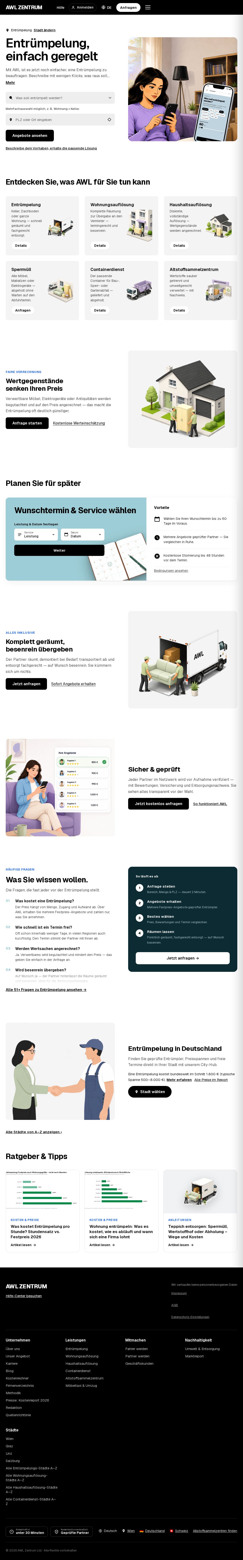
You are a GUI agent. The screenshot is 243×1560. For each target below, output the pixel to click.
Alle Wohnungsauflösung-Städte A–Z (26, 1477)
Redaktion (14, 1407)
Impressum (179, 1293)
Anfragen (128, 7)
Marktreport (194, 1356)
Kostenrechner (17, 1378)
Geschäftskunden (139, 1363)
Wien (10, 1438)
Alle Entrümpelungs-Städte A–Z (31, 1468)
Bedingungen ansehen (171, 570)
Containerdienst (78, 1371)
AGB (174, 1305)
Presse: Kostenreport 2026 (27, 1400)
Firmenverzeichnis (20, 1385)
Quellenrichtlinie (18, 1415)
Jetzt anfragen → (183, 958)
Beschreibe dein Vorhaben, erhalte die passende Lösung (51, 148)
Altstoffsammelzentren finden (215, 1531)
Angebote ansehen (29, 135)
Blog (10, 1371)
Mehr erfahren (179, 1079)
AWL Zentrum (24, 7)
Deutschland (155, 1531)
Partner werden (137, 1356)
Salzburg (13, 1460)
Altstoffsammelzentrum (84, 1378)
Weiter (59, 550)
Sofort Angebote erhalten (73, 683)
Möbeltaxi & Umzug (81, 1385)
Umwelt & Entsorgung (202, 1348)
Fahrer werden (136, 1348)
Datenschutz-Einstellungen (190, 1317)
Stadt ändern (45, 30)
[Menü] (148, 7)
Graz (9, 1446)
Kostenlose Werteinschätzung (79, 423)
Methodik (13, 1393)
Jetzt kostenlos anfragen (158, 803)
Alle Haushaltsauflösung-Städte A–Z (31, 1489)
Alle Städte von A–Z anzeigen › (34, 1132)
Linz (9, 1453)
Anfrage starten (27, 423)
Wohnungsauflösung (81, 1356)
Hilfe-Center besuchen (24, 1296)
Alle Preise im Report (211, 1079)
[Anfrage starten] (182, 89)
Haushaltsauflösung (81, 1363)
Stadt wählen (152, 1091)
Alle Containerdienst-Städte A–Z (31, 1501)
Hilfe (60, 7)
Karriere (12, 1363)
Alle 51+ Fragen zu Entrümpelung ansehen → (46, 989)
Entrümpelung (76, 1348)
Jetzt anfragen (26, 683)
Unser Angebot (18, 1356)
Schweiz (181, 1531)
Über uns (13, 1348)
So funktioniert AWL (210, 803)
